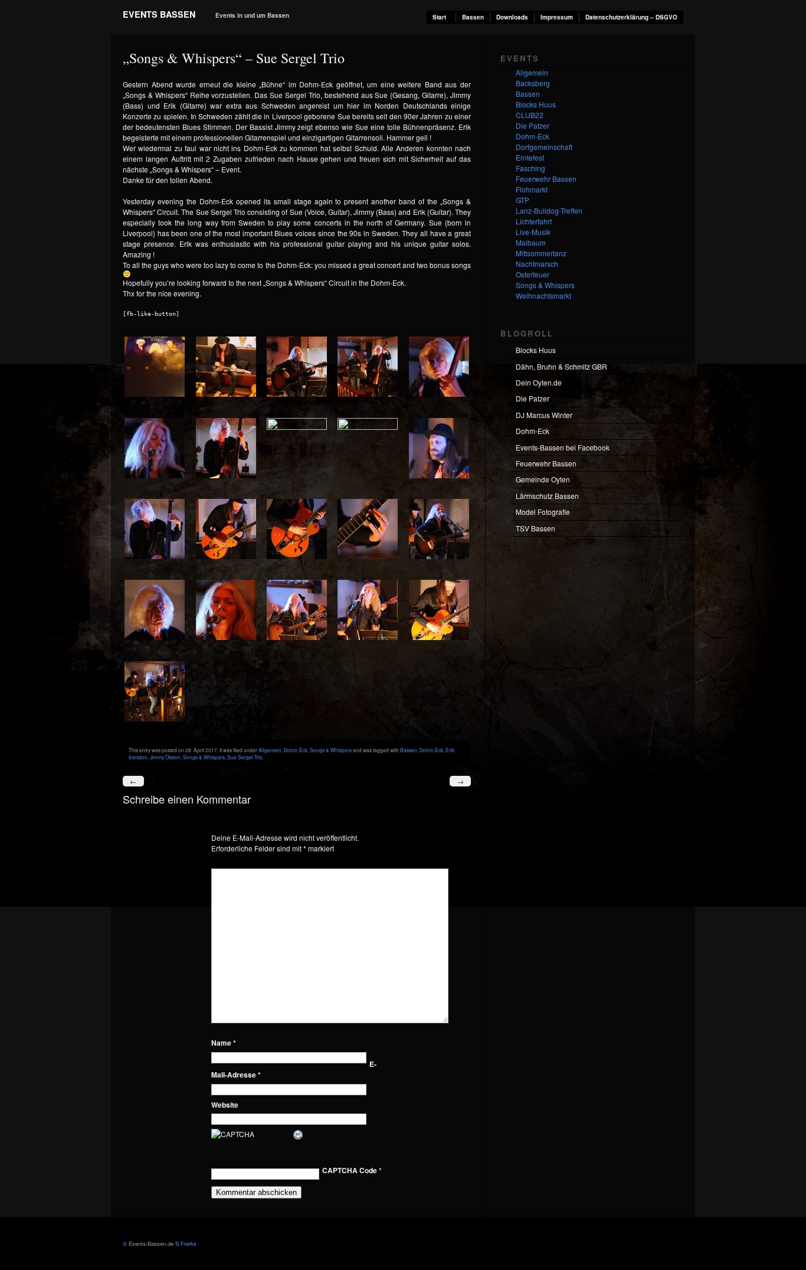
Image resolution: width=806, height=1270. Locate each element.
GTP (522, 200)
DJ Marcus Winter (544, 415)
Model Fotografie (543, 512)
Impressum (556, 17)
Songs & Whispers (331, 749)
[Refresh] (298, 1135)
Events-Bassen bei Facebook (563, 447)
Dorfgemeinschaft (544, 147)
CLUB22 (529, 115)
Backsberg (533, 83)
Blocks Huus (536, 104)
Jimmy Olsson (165, 756)
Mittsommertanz (541, 253)
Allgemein (269, 749)
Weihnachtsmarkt (543, 295)
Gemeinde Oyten (543, 479)
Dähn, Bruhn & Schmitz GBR (561, 366)
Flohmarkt (532, 189)
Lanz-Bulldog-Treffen (549, 210)
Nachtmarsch (537, 264)
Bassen (473, 17)
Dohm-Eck (295, 749)
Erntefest (530, 157)
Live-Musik (533, 232)
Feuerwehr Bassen (546, 179)
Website (224, 1104)
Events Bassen (159, 14)
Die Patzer (532, 125)
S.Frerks (184, 1243)
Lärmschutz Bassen (547, 496)
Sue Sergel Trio (245, 756)
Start (439, 17)
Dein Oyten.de (539, 382)
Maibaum (531, 242)
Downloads (512, 17)
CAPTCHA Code (349, 1170)
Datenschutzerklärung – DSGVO (631, 17)
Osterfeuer (532, 274)
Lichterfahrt (534, 221)
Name (223, 1042)
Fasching (530, 168)
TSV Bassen (535, 528)
